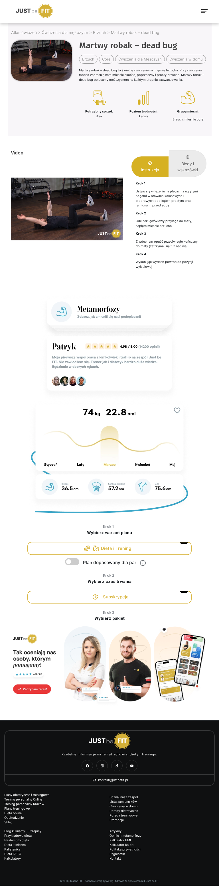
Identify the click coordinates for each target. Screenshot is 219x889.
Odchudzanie (14, 818)
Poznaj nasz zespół (124, 797)
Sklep (8, 822)
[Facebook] (87, 765)
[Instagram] (102, 765)
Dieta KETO (12, 854)
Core (106, 59)
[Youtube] (131, 765)
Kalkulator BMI (120, 840)
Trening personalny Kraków (24, 804)
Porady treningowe (123, 815)
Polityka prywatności (125, 849)
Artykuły (115, 831)
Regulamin (117, 854)
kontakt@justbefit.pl (112, 780)
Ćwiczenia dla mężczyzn (65, 32)
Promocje (117, 820)
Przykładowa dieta (18, 836)
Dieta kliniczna (15, 845)
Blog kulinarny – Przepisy (22, 831)
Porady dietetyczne (124, 811)
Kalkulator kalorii (122, 845)
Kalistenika (12, 849)
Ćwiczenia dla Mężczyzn (140, 59)
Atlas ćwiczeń (24, 32)
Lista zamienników (123, 802)
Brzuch (99, 32)
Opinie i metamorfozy (125, 836)
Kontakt (115, 858)
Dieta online (13, 813)
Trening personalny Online (23, 799)
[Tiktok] (117, 765)
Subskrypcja (116, 597)
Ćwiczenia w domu (186, 59)
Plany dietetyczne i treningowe (26, 795)
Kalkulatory (12, 858)
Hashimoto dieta (16, 840)
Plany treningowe (17, 808)
